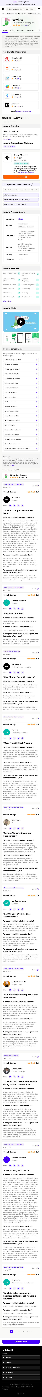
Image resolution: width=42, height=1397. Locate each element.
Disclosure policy (28, 45)
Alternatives (20, 30)
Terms (12, 1386)
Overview (5, 30)
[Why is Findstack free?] (39, 30)
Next (23, 1331)
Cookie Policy (5, 1386)
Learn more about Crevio (25, 173)
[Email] (18, 505)
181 (25, 25)
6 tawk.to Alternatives (23, 111)
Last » (29, 1331)
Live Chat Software (9, 146)
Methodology (8, 46)
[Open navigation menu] (39, 8)
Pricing (12, 30)
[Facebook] (24, 1394)
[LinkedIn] (14, 505)
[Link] (22, 505)
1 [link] (11, 1331)
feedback (12, 465)
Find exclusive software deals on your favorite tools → (21, 4)
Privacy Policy (20, 1386)
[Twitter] (10, 505)
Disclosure (5, 1389)
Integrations (30, 30)
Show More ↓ (7, 139)
